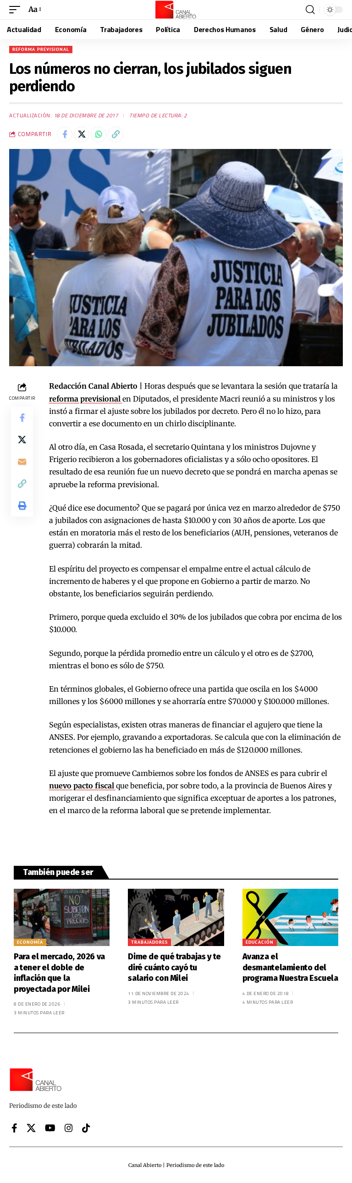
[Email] (22, 462)
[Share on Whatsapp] (98, 134)
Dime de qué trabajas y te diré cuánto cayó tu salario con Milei (174, 967)
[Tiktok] (86, 1128)
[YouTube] (50, 1128)
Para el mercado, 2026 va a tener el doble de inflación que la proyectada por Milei (59, 973)
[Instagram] (68, 1128)
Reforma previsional (40, 49)
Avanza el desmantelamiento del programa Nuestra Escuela (290, 967)
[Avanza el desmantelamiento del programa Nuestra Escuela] (290, 917)
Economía (30, 942)
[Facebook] (14, 1128)
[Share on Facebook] (64, 134)
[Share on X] (81, 134)
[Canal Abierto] (176, 9)
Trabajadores (149, 942)
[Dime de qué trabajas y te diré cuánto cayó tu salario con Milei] (176, 917)
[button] (17, 9)
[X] (31, 1128)
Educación (260, 942)
